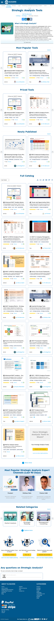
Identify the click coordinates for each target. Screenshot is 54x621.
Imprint (20, 586)
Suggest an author (44, 554)
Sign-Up (3, 611)
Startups (14, 5)
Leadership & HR (29, 6)
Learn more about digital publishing (9, 557)
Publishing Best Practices (7, 589)
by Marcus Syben (20, 282)
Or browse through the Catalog (27, 557)
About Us (3, 592)
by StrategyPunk (20, 165)
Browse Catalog (5, 609)
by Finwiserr (47, 213)
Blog (2, 593)
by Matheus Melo (45, 82)
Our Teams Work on (22, 619)
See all (48, 50)
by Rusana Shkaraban (18, 386)
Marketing (24, 5)
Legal (19, 5)
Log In (3, 612)
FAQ (20, 589)
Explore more (28, 530)
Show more (27, 463)
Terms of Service (23, 588)
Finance (3, 5)
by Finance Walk (46, 248)
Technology (35, 5)
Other (45, 5)
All (50, 5)
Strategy (9, 5)
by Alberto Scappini (19, 421)
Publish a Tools (9, 554)
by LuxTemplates (20, 82)
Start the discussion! (27, 14)
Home (2, 586)
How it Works (4, 588)
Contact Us (21, 591)
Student (40, 5)
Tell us (27, 554)
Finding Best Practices (6, 591)
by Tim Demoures (45, 123)
